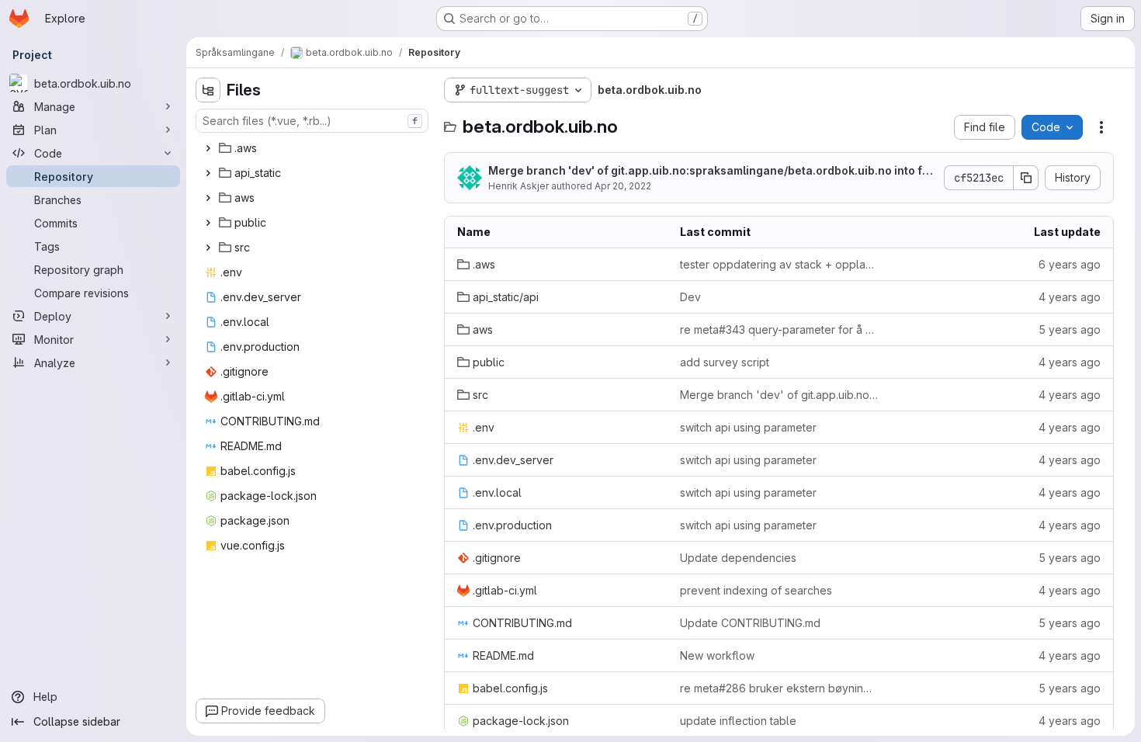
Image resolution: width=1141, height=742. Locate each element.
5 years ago (1070, 329)
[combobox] (312, 121)
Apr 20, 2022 (623, 186)
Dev (690, 296)
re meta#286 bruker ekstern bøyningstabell (779, 688)
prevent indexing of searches (756, 590)
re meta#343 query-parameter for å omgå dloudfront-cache (779, 329)
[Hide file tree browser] (208, 90)
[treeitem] (313, 148)
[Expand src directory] (208, 247)
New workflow (717, 655)
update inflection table (738, 720)
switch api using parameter (748, 427)
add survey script (724, 362)
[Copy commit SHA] (1026, 177)
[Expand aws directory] (208, 198)
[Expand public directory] (208, 222)
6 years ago (1070, 264)
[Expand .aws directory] (208, 148)
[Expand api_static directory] (208, 173)
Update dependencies (738, 557)
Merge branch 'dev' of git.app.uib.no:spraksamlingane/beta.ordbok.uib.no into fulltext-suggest (711, 171)
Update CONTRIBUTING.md (750, 622)
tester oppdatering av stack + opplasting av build (779, 264)
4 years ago (1070, 296)
